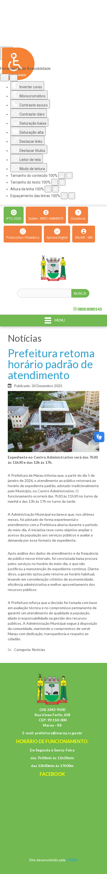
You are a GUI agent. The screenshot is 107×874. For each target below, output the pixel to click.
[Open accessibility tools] (6, 53)
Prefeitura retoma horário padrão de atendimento (51, 364)
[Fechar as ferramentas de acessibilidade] (14, 78)
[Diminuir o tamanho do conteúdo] (61, 175)
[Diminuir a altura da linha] (48, 189)
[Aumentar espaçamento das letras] (71, 195)
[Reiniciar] (4, 77)
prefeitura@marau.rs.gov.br (58, 733)
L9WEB (72, 860)
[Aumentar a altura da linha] (55, 189)
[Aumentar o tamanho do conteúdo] (69, 175)
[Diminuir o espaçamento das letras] (64, 195)
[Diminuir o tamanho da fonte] (54, 182)
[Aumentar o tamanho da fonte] (62, 182)
